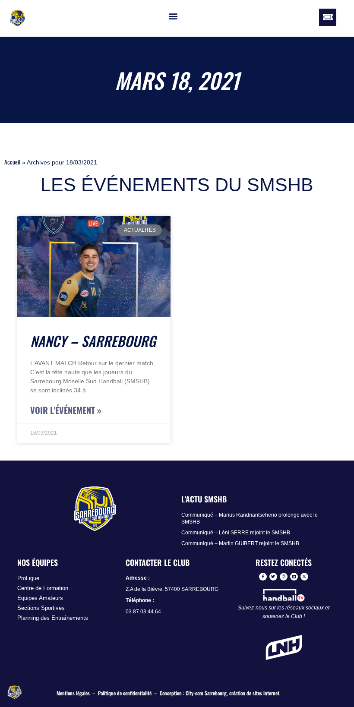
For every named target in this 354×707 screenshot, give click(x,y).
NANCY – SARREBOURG (93, 341)
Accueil (12, 162)
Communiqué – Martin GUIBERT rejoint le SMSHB (240, 543)
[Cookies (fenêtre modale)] (15, 692)
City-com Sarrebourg (206, 693)
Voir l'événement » (65, 410)
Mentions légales (73, 693)
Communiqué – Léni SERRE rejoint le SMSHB (235, 533)
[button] (173, 16)
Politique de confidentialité (125, 693)
